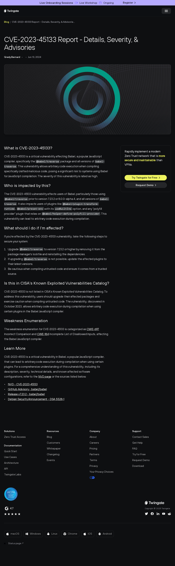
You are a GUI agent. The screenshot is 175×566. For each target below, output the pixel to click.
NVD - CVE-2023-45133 (23, 384)
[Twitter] (146, 513)
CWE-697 (93, 329)
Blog (6, 21)
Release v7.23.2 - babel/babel (26, 394)
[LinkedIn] (158, 513)
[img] (11, 11)
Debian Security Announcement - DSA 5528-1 (36, 399)
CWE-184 (43, 334)
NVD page (44, 376)
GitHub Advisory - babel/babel (27, 389)
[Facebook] (152, 513)
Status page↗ (16, 543)
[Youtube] (163, 513)
